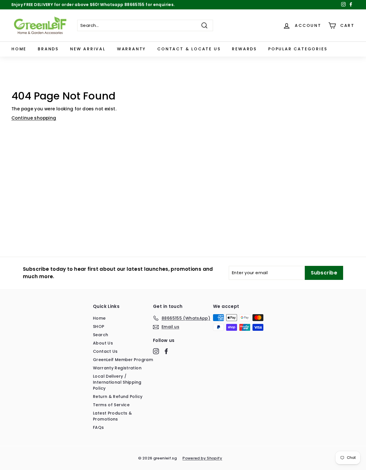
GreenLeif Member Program (123, 360)
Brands (48, 49)
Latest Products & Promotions (112, 416)
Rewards (244, 49)
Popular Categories (297, 49)
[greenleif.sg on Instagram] (156, 351)
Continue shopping (33, 118)
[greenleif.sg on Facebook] (166, 351)
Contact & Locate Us (188, 49)
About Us (103, 343)
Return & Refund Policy (117, 396)
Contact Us (105, 351)
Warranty (131, 49)
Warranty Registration (117, 368)
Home (18, 49)
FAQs (98, 427)
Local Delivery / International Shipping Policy (117, 382)
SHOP (98, 326)
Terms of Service (111, 405)
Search (100, 335)
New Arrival (88, 49)
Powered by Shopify (202, 458)
